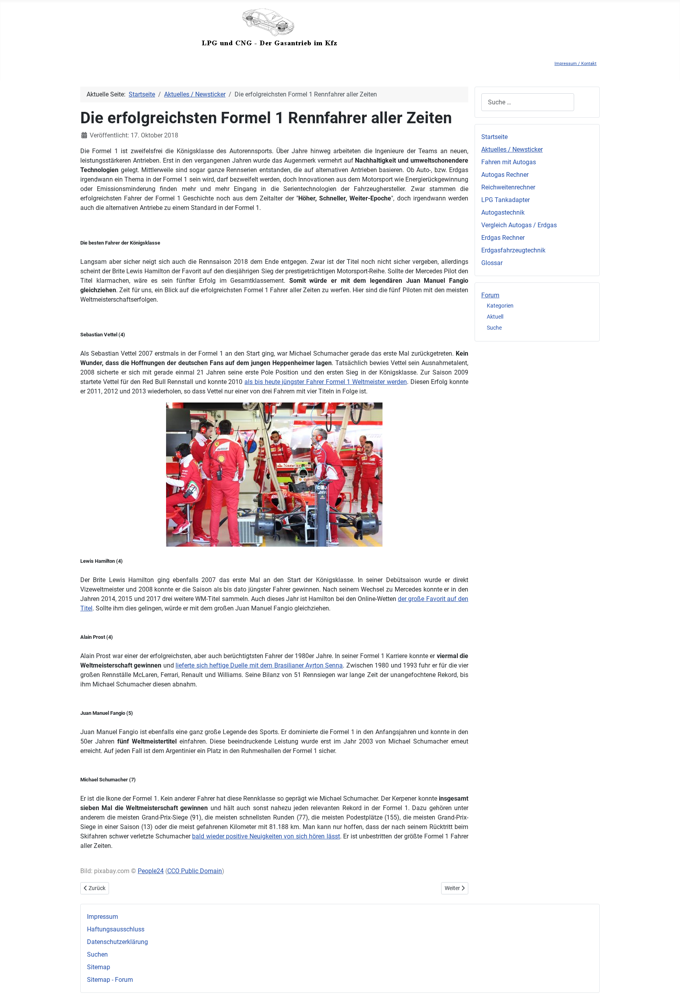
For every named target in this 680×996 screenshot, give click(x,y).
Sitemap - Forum (110, 979)
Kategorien (500, 305)
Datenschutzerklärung (117, 942)
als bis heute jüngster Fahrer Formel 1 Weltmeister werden (325, 382)
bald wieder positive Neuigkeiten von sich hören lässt (266, 836)
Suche (494, 328)
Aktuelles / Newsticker (512, 149)
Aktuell (495, 316)
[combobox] (527, 102)
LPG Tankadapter (505, 200)
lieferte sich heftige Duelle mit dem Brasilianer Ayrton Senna (259, 665)
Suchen (97, 954)
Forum (490, 295)
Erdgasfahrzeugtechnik (513, 250)
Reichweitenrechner (508, 187)
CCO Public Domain (194, 871)
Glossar (492, 263)
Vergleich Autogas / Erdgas (519, 225)
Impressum (102, 916)
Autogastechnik (503, 212)
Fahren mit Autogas (508, 162)
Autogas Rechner (504, 174)
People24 (151, 871)
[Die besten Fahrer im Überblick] (274, 474)
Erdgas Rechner (503, 237)
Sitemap (98, 967)
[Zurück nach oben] (666, 981)
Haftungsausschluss (115, 929)
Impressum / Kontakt (575, 63)
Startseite (494, 137)
